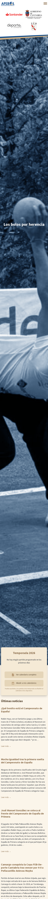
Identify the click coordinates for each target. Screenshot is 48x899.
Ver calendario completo (26, 674)
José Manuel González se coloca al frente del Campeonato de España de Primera (22, 813)
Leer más (5, 746)
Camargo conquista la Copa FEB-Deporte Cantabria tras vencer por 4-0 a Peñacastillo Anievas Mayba (22, 867)
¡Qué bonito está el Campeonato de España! (21, 710)
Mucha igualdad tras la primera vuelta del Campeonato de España (22, 761)
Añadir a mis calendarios (26, 683)
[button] (45, 3)
